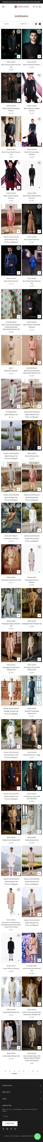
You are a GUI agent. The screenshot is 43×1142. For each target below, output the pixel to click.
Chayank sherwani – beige (31, 755)
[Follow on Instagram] (7, 1129)
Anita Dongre (31, 752)
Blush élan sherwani (11, 371)
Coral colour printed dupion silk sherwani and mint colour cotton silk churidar (11, 925)
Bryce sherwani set (11, 497)
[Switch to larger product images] (36, 24)
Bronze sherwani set (31, 456)
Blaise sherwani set (11, 239)
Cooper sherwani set (32, 881)
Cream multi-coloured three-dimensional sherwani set (31, 1013)
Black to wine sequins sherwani (11, 197)
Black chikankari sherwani (31, 64)
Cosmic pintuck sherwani (11, 968)
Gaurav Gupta (31, 193)
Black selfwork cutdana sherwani (31, 109)
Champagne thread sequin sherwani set (11, 668)
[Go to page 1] (5, 1071)
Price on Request (11, 242)
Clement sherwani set (11, 796)
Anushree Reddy (11, 322)
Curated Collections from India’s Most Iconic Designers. (21, 1)
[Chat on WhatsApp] (37, 1136)
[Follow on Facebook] (3, 1129)
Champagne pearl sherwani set (32, 623)
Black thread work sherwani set (11, 153)
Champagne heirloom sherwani (32, 581)
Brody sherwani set (11, 456)
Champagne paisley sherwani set (11, 625)
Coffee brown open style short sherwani (32, 797)
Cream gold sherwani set (11, 1012)
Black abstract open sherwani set (11, 66)
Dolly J (11, 368)
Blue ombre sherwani (11, 281)
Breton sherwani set (31, 414)
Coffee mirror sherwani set (11, 840)
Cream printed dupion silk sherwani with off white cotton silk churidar (31, 1058)
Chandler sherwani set (11, 711)
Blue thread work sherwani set (32, 282)
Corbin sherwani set (31, 922)
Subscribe (9, 1123)
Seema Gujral (11, 62)
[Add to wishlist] (18, 31)
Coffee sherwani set (31, 840)
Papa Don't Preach (11, 536)
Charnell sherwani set (11, 755)
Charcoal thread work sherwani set (32, 712)
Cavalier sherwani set (32, 538)
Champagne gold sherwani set (11, 580)
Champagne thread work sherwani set (32, 668)
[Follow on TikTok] (15, 1129)
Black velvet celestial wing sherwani (32, 197)
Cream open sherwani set (11, 1056)
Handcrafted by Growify (29, 1136)
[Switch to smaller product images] (40, 24)
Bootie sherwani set (11, 414)
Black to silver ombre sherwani (32, 153)
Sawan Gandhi (32, 62)
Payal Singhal (11, 920)
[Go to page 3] (37, 1071)
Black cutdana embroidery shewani (11, 109)
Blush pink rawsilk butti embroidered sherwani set (31, 372)
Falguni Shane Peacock (11, 237)
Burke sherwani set (32, 497)
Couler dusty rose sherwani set (32, 969)
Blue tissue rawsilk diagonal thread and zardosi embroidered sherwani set (11, 327)
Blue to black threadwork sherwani (31, 326)
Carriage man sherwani (11, 538)
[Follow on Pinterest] (11, 1129)
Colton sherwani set (11, 881)
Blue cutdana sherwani (31, 239)
